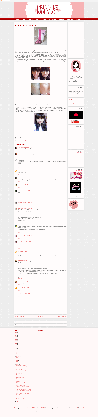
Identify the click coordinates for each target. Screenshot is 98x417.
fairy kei (58, 408)
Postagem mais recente (19, 316)
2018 (16, 343)
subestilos (21, 412)
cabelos (55, 407)
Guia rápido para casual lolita (20, 378)
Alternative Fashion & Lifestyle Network (29, 407)
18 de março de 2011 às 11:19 (25, 184)
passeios (39, 411)
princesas (59, 411)
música (15, 411)
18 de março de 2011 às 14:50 (27, 202)
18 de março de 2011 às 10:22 (26, 177)
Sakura (19, 190)
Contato (78, 19)
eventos (50, 408)
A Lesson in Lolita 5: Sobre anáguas (21, 370)
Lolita (37, 19)
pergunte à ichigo (49, 411)
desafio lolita (28, 408)
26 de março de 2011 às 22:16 (25, 267)
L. (18, 159)
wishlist (58, 412)
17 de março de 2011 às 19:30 (24, 153)
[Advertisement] (76, 40)
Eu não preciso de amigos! (20, 398)
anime (39, 407)
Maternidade (52, 19)
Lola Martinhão (20, 235)
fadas (54, 408)
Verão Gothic (18, 394)
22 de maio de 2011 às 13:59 (25, 281)
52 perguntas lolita (17, 407)
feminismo (67, 408)
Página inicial (40, 316)
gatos (74, 408)
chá (58, 407)
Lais (18, 153)
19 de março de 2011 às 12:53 (26, 241)
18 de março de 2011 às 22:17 (28, 208)
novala (19, 411)
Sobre (24, 19)
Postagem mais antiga (62, 316)
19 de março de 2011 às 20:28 (24, 251)
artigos (43, 407)
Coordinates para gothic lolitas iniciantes (22, 386)
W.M (18, 287)
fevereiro (17, 400)
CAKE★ (19, 260)
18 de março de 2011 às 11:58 (25, 190)
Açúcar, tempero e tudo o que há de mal (22, 366)
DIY (38, 408)
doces (41, 408)
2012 (16, 351)
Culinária (61, 19)
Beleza (44, 19)
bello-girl (41, 101)
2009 (16, 404)
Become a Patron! (76, 103)
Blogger (55, 414)
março (17, 364)
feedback (63, 408)
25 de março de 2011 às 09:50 (25, 260)
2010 (16, 403)
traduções (38, 412)
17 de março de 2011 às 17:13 (27, 147)
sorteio (17, 412)
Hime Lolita (18, 381)
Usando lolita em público (20, 373)
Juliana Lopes (20, 147)
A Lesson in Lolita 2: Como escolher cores (22, 393)
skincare (77, 411)
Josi (18, 293)
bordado (49, 407)
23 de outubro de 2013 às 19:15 (25, 293)
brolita (52, 407)
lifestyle (29, 410)
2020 (16, 340)
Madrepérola (20, 202)
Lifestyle (31, 19)
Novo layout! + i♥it (19, 369)
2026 (16, 332)
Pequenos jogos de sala (20, 374)
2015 (16, 347)
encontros (45, 408)
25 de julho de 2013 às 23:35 (24, 287)
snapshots (82, 411)
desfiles (33, 408)
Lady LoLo (19, 177)
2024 (16, 335)
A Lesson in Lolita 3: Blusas (20, 385)
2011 (16, 352)
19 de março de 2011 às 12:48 (28, 235)
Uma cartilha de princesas (20, 377)
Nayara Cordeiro (20, 208)
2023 (16, 336)
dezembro (18, 353)
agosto (17, 357)
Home (17, 19)
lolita (42, 410)
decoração (76, 407)
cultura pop (72, 407)
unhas (47, 412)
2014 (16, 348)
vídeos (54, 412)
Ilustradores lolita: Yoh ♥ (19, 397)
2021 (16, 339)
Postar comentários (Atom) (42, 319)
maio (17, 361)
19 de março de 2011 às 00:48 (24, 216)
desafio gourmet (22, 408)
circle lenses (62, 407)
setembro (17, 356)
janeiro (17, 401)
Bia (18, 251)
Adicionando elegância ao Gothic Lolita (22, 365)
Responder (20, 167)
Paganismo (70, 19)
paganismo (34, 411)
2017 (16, 344)
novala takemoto (24, 411)
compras (66, 407)
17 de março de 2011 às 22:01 (23, 159)
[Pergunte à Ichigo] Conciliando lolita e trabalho (23, 389)
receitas (66, 411)
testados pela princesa (26, 141)
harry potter (78, 408)
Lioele (17, 50)
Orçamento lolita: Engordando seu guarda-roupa (23, 390)
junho (17, 360)
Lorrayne (19, 241)
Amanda (19, 184)
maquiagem (21, 141)
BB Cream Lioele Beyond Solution (21, 382)
